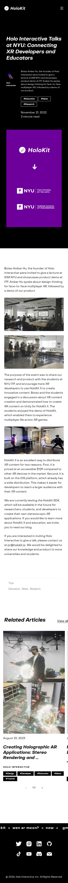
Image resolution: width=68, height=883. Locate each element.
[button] (62, 8)
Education (30, 99)
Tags (11, 583)
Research (29, 104)
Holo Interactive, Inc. (27, 877)
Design (10, 774)
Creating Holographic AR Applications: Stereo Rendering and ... (30, 752)
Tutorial (11, 779)
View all (62, 621)
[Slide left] (25, 787)
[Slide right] (42, 787)
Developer (26, 774)
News (45, 99)
